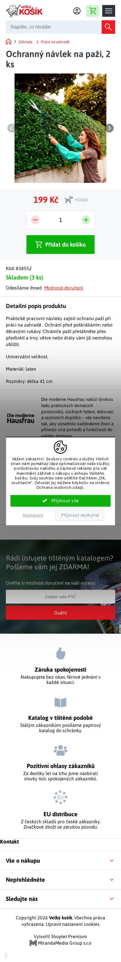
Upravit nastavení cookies (73, 924)
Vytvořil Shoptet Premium (60, 936)
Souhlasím (61, 501)
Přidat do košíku (65, 244)
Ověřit (60, 612)
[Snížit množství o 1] (35, 219)
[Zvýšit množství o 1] (86, 219)
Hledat (108, 27)
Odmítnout (79, 515)
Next (109, 128)
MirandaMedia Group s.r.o (64, 943)
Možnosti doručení (63, 287)
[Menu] (108, 11)
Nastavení (33, 515)
